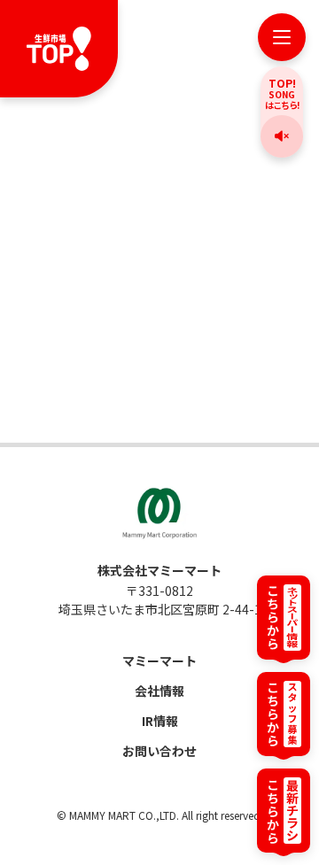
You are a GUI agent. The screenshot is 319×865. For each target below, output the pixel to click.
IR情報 (160, 721)
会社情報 (159, 690)
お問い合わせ (159, 751)
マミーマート (159, 660)
